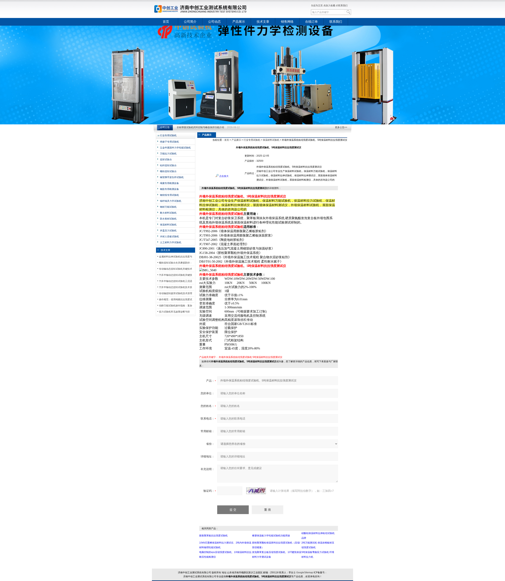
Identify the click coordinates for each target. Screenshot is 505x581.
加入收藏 (330, 5)
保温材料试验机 (168, 224)
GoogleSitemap (304, 572)
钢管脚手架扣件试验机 (172, 177)
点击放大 (224, 176)
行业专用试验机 (168, 135)
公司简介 (190, 21)
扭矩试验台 (166, 159)
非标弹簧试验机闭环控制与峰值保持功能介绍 (200, 125)
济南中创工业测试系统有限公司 (202, 9)
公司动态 (214, 21)
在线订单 (311, 21)
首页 (166, 21)
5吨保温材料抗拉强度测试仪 (267, 357)
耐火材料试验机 (168, 212)
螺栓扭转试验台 (168, 171)
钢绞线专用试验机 (169, 195)
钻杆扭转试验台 (168, 165)
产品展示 (238, 21)
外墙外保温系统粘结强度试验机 (235, 357)
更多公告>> (341, 127)
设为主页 (318, 5)
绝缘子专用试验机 (169, 141)
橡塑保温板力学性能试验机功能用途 (271, 535)
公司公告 (165, 127)
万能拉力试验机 (168, 153)
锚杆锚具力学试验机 (170, 201)
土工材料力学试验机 (170, 242)
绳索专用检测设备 (169, 183)
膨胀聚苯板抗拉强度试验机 (213, 535)
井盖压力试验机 (168, 230)
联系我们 (343, 5)
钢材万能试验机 (168, 207)
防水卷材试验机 (168, 218)
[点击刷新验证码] (256, 490)
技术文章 (263, 21)
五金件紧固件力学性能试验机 (175, 147)
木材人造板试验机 (169, 236)
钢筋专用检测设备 (169, 189)
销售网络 (287, 21)
